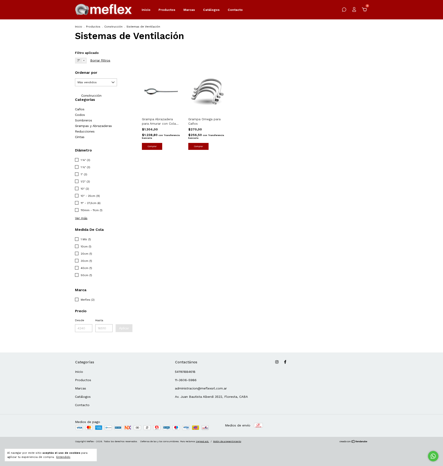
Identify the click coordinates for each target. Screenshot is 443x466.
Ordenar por (86, 72)
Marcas (189, 10)
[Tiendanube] (353, 442)
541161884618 (185, 371)
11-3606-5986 (186, 380)
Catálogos (211, 10)
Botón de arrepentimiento (227, 441)
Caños (79, 109)
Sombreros (83, 120)
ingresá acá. (202, 441)
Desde (79, 320)
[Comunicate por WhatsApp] (433, 456)
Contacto (235, 10)
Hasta (99, 320)
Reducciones (85, 131)
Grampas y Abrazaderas (93, 126)
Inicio (146, 10)
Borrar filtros (100, 60)
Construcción (113, 26)
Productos (167, 10)
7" (78, 60)
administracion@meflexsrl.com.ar (201, 388)
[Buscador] (344, 10)
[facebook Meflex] (285, 362)
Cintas (79, 137)
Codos (80, 115)
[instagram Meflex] (277, 362)
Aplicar (124, 328)
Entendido (63, 457)
